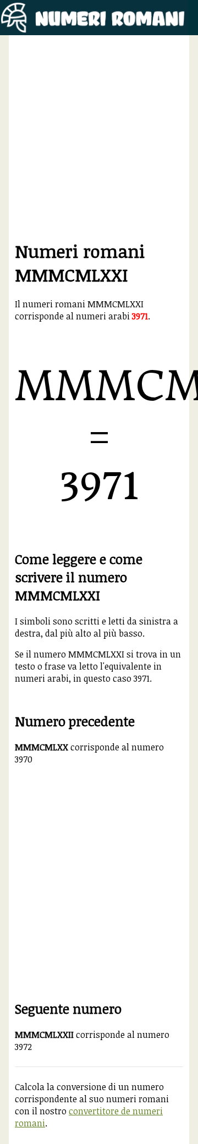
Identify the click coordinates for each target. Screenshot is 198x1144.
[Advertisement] (99, 140)
